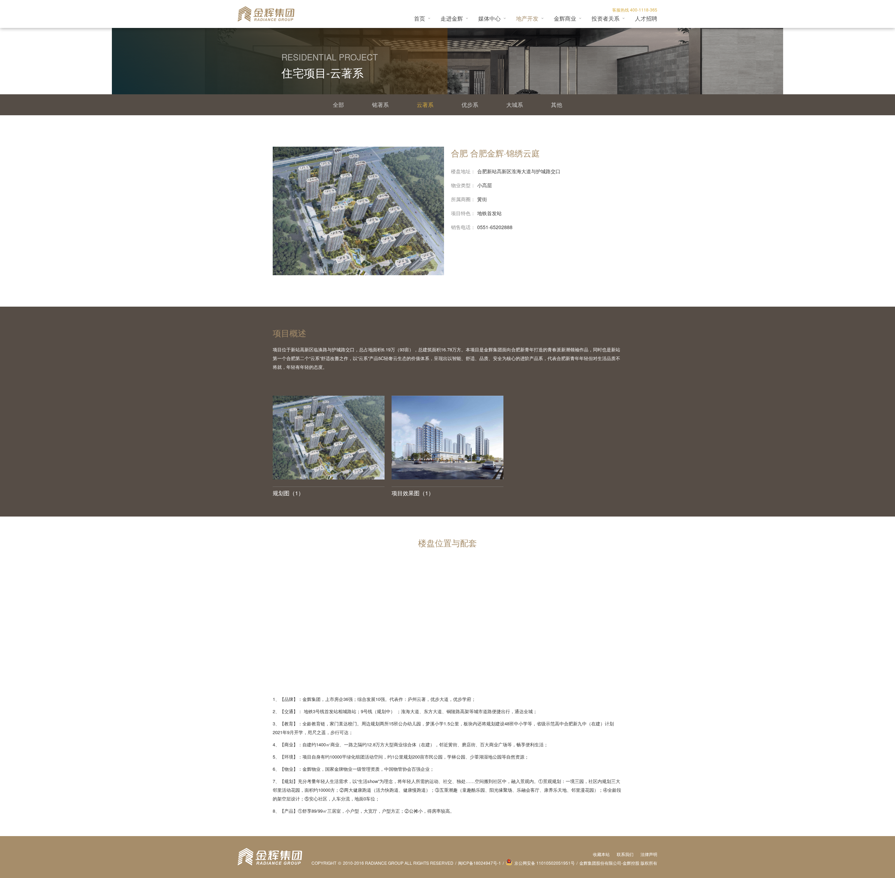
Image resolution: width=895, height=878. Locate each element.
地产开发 (527, 18)
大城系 (514, 105)
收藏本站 (601, 854)
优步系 (469, 105)
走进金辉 (452, 18)
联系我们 (625, 854)
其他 (556, 105)
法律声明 (648, 854)
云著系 (425, 105)
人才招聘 (646, 18)
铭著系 (380, 105)
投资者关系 (606, 18)
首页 (419, 18)
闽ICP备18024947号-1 (479, 863)
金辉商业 (565, 18)
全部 (338, 105)
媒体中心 (489, 18)
